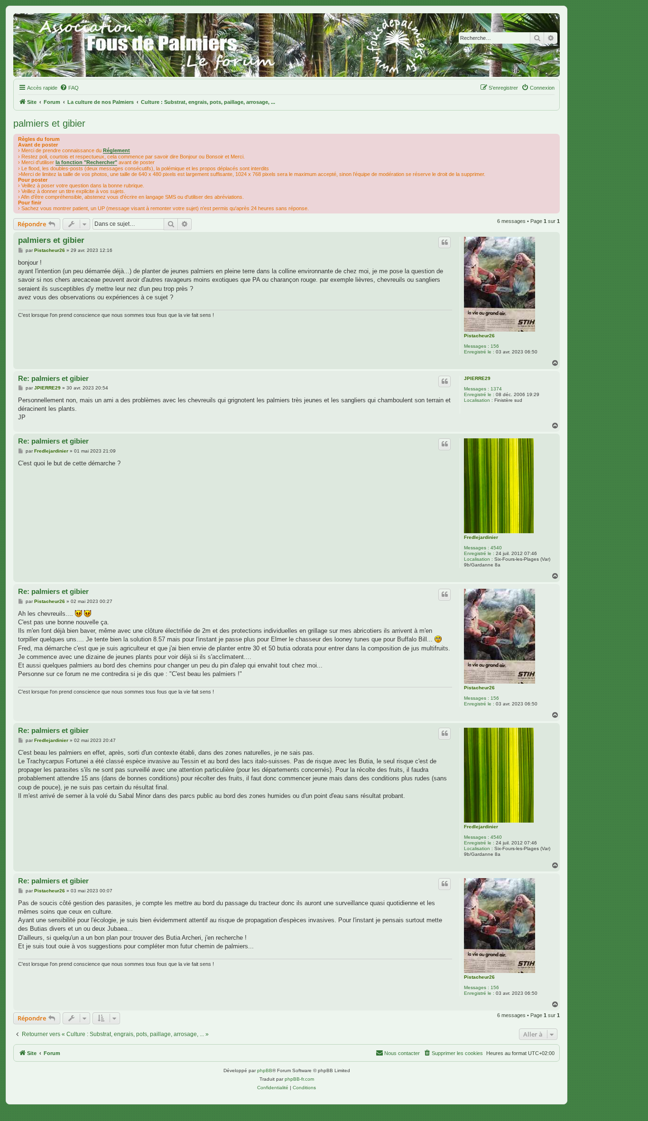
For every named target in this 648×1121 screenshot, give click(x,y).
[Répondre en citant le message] (444, 242)
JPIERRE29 (477, 378)
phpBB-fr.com (299, 1079)
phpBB (264, 1070)
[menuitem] (69, 87)
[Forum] (286, 45)
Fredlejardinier (481, 537)
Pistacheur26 (479, 335)
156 (495, 346)
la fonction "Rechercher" (86, 162)
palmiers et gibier (49, 123)
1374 (496, 388)
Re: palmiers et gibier (53, 378)
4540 (496, 547)
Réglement (116, 150)
